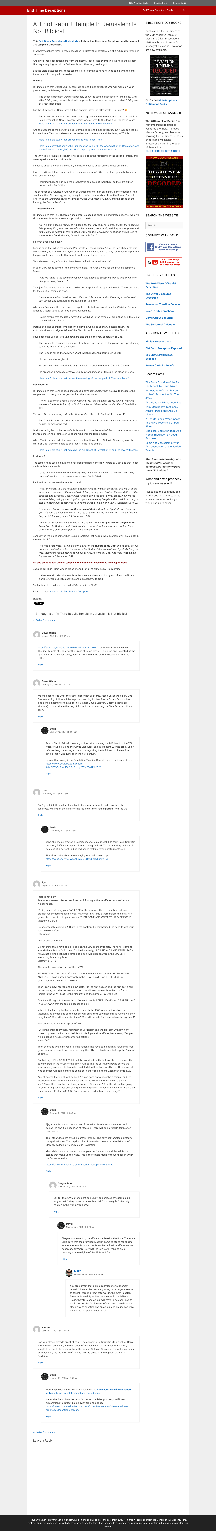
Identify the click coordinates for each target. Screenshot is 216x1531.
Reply (40, 664)
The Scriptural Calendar (160, 324)
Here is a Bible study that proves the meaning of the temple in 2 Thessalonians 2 (84, 378)
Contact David (179, 3)
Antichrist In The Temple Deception (69, 591)
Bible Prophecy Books (138, 3)
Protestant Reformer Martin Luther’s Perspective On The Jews (162, 394)
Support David (160, 3)
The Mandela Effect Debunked (163, 402)
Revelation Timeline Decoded (163, 304)
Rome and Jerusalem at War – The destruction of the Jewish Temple (163, 446)
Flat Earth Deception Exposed (163, 348)
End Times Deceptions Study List (160, 10)
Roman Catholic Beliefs (159, 365)
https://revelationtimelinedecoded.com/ (78, 1393)
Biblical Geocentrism (158, 341)
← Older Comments (44, 620)
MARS (77, 1271)
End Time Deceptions (46, 10)
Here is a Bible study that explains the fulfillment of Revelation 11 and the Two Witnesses (88, 449)
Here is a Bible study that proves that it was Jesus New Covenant (75, 123)
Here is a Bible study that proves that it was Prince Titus (70, 139)
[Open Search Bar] (184, 10)
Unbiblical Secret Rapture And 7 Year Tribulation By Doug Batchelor (163, 434)
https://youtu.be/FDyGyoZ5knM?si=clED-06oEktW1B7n (68, 647)
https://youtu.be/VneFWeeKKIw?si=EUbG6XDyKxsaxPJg (77, 858)
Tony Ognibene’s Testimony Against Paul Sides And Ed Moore (161, 410)
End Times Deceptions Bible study (58, 41)
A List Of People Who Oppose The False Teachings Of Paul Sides (162, 423)
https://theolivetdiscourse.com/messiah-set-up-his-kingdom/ (79, 1164)
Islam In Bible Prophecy (159, 311)
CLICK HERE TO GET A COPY (162, 151)
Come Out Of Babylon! (159, 317)
